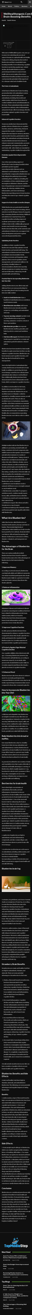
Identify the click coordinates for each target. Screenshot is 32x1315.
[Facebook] (5, 46)
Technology (6, 1277)
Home (4, 1268)
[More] (9, 46)
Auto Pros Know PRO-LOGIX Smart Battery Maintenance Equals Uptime (15, 1256)
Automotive (6, 1260)
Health (4, 20)
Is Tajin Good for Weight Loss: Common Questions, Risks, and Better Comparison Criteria (15, 1295)
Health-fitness (11, 20)
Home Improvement (8, 1308)
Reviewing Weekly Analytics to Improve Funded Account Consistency (15, 1273)
